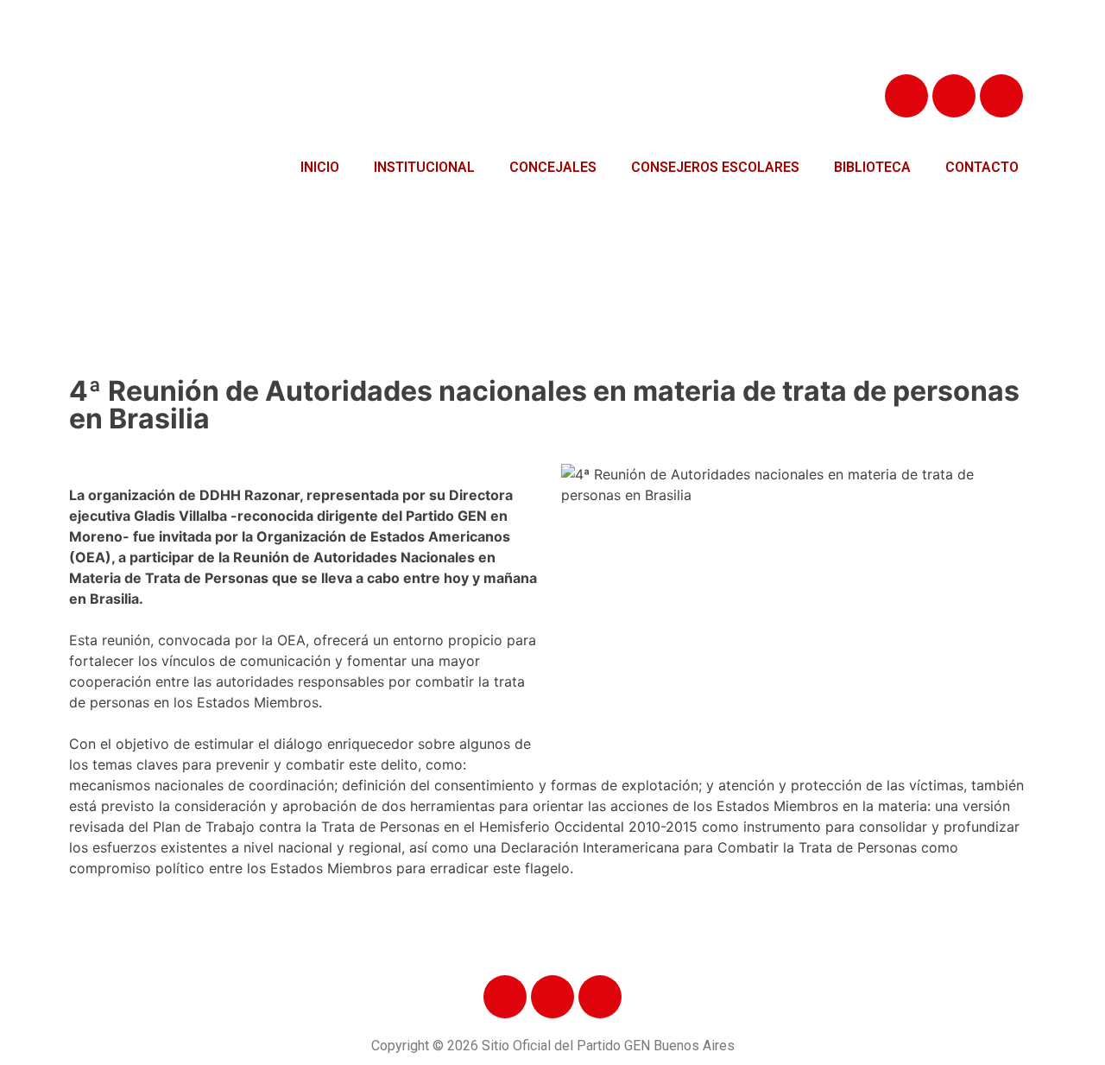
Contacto (982, 167)
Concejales (553, 167)
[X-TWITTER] (954, 95)
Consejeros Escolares (715, 167)
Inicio (319, 167)
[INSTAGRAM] (1001, 95)
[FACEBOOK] (906, 95)
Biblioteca (872, 167)
